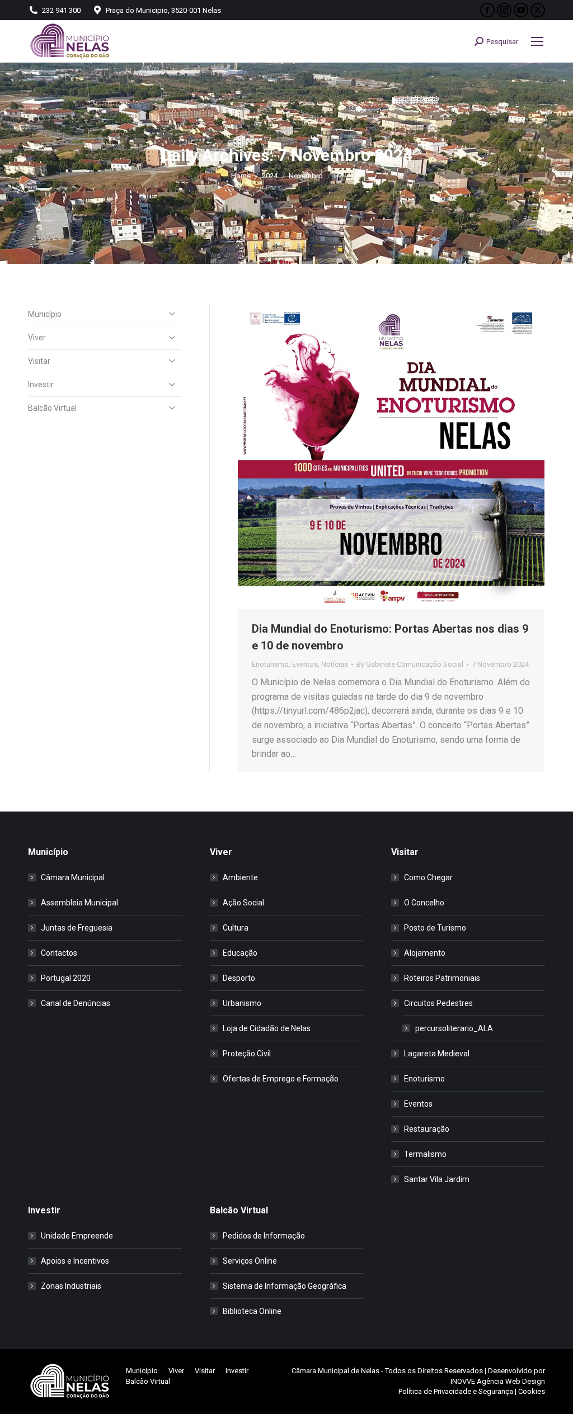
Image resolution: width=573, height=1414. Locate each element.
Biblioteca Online (252, 1311)
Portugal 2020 (66, 978)
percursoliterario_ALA (454, 1028)
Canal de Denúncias (75, 1003)
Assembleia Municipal (79, 902)
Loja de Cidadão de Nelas (267, 1028)
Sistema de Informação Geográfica (284, 1286)
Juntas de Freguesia (76, 927)
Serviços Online (250, 1260)
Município (45, 314)
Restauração (426, 1128)
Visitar (39, 361)
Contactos (59, 952)
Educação (240, 952)
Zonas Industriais (71, 1286)
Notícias (334, 664)
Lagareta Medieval (436, 1053)
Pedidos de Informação (264, 1235)
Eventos (305, 664)
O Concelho (424, 902)
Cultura (235, 927)
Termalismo (425, 1154)
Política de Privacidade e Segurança (455, 1391)
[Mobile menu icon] (537, 41)
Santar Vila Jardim (436, 1179)
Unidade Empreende (77, 1235)
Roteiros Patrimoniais (442, 978)
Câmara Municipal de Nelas (335, 1370)
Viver (37, 337)
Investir (41, 384)
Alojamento (424, 952)
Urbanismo (242, 1003)
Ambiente (240, 877)
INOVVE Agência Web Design (497, 1381)
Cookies (531, 1391)
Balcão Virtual (52, 408)
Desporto (239, 978)
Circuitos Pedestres (438, 1003)
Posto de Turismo (435, 927)
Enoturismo (270, 664)
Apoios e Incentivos (75, 1260)
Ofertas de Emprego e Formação (281, 1078)
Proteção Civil (247, 1053)
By (409, 664)
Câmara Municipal (73, 877)
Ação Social (243, 902)
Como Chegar (428, 877)
